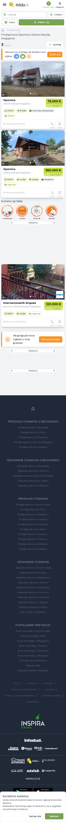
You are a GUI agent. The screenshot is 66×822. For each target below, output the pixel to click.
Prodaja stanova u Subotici (33, 519)
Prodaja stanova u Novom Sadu (33, 504)
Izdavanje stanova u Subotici (33, 582)
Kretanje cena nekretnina (33, 660)
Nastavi (54, 816)
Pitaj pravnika (33, 665)
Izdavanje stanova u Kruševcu (33, 592)
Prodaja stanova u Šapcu (33, 529)
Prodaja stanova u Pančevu (33, 539)
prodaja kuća (13, 30)
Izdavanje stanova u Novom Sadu (33, 567)
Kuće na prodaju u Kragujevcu (33, 641)
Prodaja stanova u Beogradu (33, 427)
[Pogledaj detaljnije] (33, 79)
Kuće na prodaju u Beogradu (33, 655)
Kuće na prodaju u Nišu (33, 636)
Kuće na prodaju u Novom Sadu (33, 631)
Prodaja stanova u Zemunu (33, 437)
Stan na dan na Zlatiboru (33, 612)
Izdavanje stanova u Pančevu (33, 597)
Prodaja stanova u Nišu (33, 509)
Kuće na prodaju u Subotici (33, 645)
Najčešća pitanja (51, 695)
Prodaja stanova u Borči (33, 432)
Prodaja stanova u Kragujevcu (33, 514)
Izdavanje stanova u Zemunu (33, 471)
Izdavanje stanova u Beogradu (33, 466)
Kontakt (47, 683)
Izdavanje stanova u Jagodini (33, 602)
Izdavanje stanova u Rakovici (33, 485)
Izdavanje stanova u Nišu (33, 572)
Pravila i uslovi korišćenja (19, 695)
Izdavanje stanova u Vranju (33, 607)
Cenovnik (50, 689)
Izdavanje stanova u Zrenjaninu (33, 587)
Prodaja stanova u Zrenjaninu (33, 524)
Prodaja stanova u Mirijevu (33, 447)
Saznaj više (35, 816)
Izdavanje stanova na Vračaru (33, 480)
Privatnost (33, 702)
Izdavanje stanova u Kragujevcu (33, 577)
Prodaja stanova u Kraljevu (33, 549)
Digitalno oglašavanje (24, 689)
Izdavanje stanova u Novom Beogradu (33, 475)
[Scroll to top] (33, 409)
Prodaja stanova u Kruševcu (33, 534)
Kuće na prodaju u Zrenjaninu (33, 650)
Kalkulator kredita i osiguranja (33, 670)
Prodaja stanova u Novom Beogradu (33, 442)
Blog (16, 683)
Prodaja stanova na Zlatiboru (33, 544)
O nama (31, 683)
